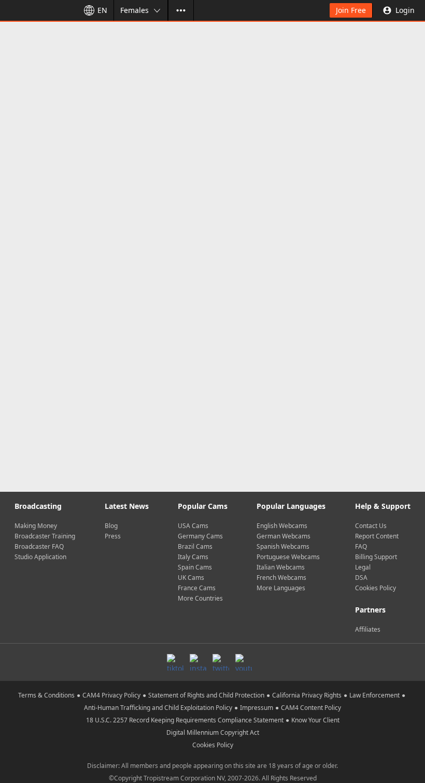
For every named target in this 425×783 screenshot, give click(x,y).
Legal (363, 567)
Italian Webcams (281, 567)
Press (113, 536)
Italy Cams (193, 556)
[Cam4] (37, 10)
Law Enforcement (374, 695)
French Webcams (281, 577)
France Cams (197, 587)
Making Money (36, 525)
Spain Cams (195, 567)
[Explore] (180, 10)
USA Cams (193, 525)
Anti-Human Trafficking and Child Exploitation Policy (158, 707)
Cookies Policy (375, 587)
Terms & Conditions (46, 695)
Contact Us (371, 525)
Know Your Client (315, 720)
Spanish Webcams (283, 546)
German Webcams (283, 536)
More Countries (200, 598)
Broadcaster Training (45, 536)
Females (134, 10)
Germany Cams (200, 536)
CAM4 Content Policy (311, 707)
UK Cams (191, 577)
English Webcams (282, 525)
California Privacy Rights (307, 695)
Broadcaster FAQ (39, 546)
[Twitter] (220, 662)
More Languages (281, 587)
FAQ (361, 546)
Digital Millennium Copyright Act (212, 732)
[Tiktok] (175, 662)
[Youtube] (243, 662)
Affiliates (367, 629)
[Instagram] (198, 662)
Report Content (377, 536)
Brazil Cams (195, 546)
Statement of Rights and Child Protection (206, 695)
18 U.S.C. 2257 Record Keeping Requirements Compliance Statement (185, 720)
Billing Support (376, 556)
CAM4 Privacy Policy (111, 695)
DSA (361, 577)
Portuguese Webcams (288, 556)
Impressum (256, 707)
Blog (111, 525)
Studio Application (40, 556)
